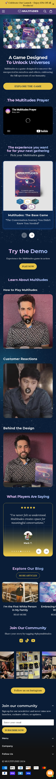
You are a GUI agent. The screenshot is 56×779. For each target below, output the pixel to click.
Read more (20, 614)
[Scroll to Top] (51, 764)
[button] (51, 11)
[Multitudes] (28, 11)
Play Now (28, 266)
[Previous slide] (38, 551)
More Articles (28, 575)
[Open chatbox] (50, 773)
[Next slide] (46, 551)
